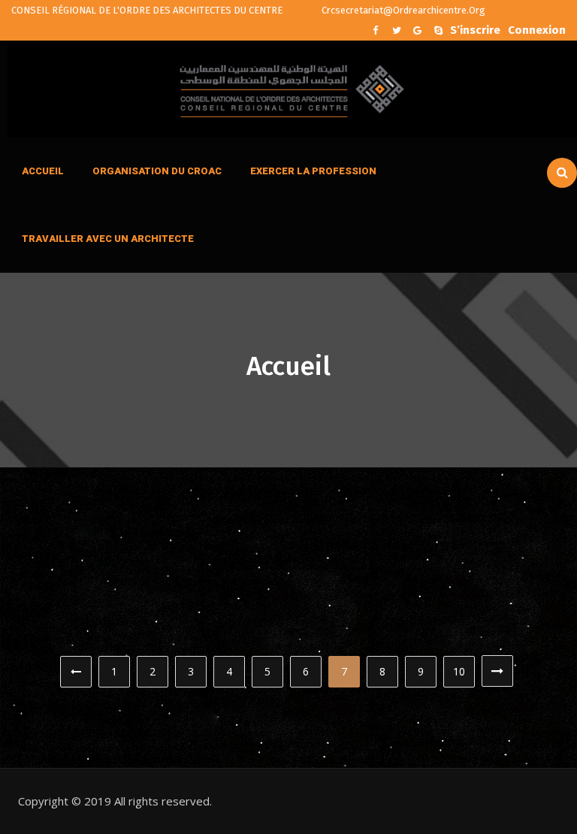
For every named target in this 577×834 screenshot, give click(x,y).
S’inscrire (475, 28)
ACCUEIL (43, 171)
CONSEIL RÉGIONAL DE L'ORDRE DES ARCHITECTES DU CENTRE (146, 10)
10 (459, 671)
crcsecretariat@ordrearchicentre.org (402, 10)
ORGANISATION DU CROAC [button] (157, 171)
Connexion (537, 28)
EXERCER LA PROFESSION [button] (313, 171)
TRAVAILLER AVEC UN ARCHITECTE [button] (108, 238)
